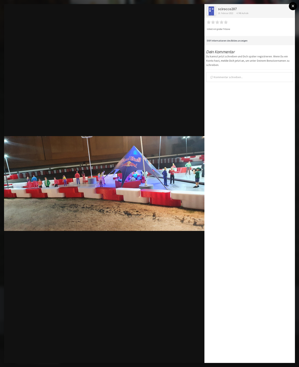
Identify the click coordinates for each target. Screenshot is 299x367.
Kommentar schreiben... (228, 77)
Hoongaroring (30, 15)
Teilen (192, 355)
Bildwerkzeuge (165, 355)
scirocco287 (227, 9)
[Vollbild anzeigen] (197, 11)
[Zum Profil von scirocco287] (211, 11)
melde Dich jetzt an (232, 60)
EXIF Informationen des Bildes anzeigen (227, 40)
